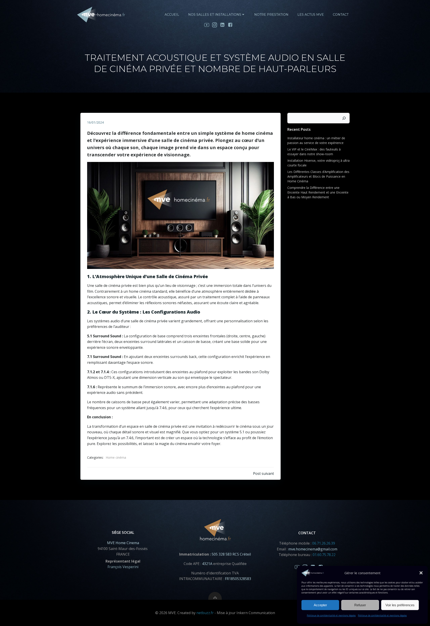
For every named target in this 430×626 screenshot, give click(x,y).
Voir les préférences (400, 605)
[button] (421, 573)
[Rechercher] (344, 118)
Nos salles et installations (214, 15)
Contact (340, 15)
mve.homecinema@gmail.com (312, 549)
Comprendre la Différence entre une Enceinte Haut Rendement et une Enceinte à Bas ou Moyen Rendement (317, 192)
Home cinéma (116, 457)
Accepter (320, 605)
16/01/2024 (95, 122)
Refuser (360, 605)
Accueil (172, 15)
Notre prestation (271, 15)
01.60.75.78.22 (324, 554)
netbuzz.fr (205, 612)
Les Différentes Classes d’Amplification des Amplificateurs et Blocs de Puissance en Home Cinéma (318, 176)
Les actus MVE (310, 15)
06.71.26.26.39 (323, 543)
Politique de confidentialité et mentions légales (331, 615)
